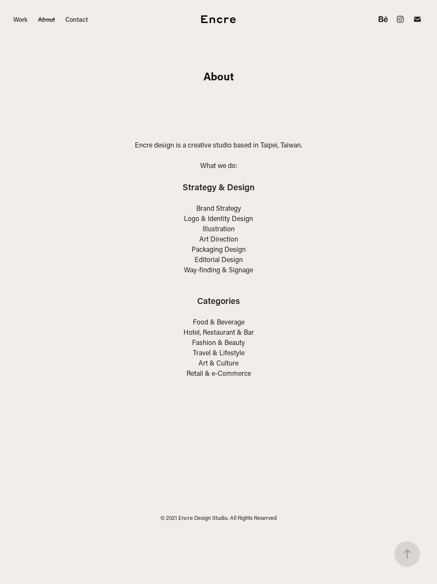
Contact (76, 19)
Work (20, 19)
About (46, 19)
